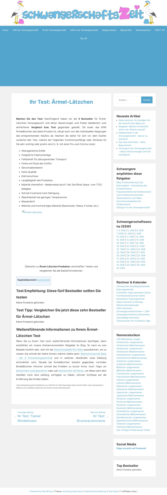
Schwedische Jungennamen (130, 411)
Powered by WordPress (41, 491)
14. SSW (130, 239)
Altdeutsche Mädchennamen (130, 351)
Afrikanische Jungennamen (130, 342)
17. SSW (130, 243)
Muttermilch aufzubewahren (31, 370)
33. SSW (141, 258)
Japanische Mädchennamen (130, 395)
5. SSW (131, 230)
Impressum (77, 491)
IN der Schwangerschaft (54, 30)
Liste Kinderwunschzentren (130, 195)
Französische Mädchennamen (131, 376)
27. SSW (141, 252)
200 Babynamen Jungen (128, 339)
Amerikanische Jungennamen (131, 354)
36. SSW (141, 261)
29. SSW (131, 255)
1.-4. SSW (121, 230)
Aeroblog (67, 491)
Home (5, 30)
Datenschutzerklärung (96, 491)
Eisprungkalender (125, 289)
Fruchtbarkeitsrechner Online (131, 295)
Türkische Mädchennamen (129, 427)
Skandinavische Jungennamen (131, 417)
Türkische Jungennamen (128, 423)
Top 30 (83, 38)
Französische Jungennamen (130, 373)
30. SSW (141, 255)
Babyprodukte (109, 30)
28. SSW (121, 255)
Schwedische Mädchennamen (131, 414)
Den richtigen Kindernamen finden (133, 430)
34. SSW (121, 261)
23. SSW (131, 249)
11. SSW (130, 236)
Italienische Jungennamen (129, 386)
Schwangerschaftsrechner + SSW (133, 311)
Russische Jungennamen (129, 405)
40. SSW (121, 268)
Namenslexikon (143, 30)
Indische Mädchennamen (129, 383)
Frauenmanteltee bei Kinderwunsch (134, 191)
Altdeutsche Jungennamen (130, 348)
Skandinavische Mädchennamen (132, 420)
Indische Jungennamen (128, 379)
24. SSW (141, 249)
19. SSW (120, 246)
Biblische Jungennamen (128, 367)
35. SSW (131, 261)
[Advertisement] (83, 68)
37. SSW (120, 265)
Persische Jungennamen (128, 398)
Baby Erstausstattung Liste (130, 182)
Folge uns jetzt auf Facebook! (131, 448)
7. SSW (120, 233)
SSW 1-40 (160, 30)
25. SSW (121, 252)
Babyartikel (126, 30)
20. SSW (130, 246)
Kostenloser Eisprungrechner (131, 299)
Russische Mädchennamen (129, 408)
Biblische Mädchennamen (129, 370)
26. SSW (131, 252)
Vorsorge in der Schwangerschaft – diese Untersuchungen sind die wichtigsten (135, 151)
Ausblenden (43, 280)
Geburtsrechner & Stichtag (130, 302)
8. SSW (128, 233)
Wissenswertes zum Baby (129, 198)
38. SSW (130, 265)
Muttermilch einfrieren (71, 370)
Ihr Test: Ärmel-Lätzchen (61, 102)
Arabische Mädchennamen (129, 364)
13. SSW (120, 239)
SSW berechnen (124, 308)
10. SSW (120, 236)
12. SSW (140, 236)
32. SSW (130, 258)
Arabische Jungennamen (129, 361)
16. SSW (120, 243)
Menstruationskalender (128, 305)
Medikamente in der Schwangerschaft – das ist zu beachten (133, 135)
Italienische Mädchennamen (130, 389)
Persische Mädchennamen (129, 401)
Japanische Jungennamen (129, 392)
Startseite (113, 491)
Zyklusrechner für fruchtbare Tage (133, 320)
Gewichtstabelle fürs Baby (68, 349)
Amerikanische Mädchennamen (132, 358)
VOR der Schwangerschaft (25, 30)
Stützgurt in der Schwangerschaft (133, 207)
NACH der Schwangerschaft (84, 30)
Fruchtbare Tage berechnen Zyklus (134, 292)
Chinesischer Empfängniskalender (133, 286)
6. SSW (140, 230)
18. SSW (140, 243)
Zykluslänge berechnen (128, 317)
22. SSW (121, 249)
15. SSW (140, 239)
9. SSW (137, 233)
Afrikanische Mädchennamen (131, 345)
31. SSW (120, 258)
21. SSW (141, 246)
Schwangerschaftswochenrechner (133, 314)
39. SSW (141, 265)
